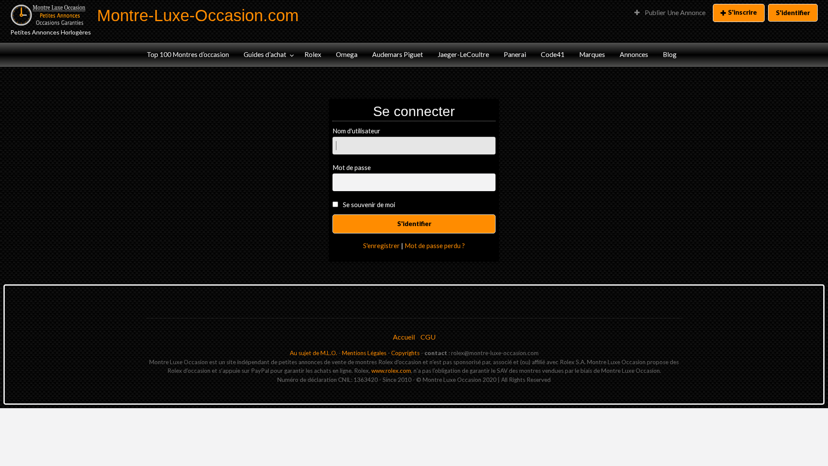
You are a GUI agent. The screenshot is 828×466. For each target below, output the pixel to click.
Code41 (553, 54)
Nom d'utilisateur (356, 131)
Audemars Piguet (397, 54)
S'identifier (793, 12)
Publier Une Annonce (674, 12)
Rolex (312, 54)
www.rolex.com (391, 370)
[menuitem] (670, 13)
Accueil (404, 337)
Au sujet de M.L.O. (313, 353)
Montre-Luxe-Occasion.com (198, 15)
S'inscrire (742, 12)
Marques (592, 54)
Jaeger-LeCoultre (463, 54)
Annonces (634, 54)
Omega (347, 54)
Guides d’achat (265, 54)
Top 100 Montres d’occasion (188, 54)
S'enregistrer (381, 245)
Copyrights (405, 353)
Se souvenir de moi (369, 204)
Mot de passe (351, 167)
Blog (670, 54)
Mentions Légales (364, 353)
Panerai (515, 54)
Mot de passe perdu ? (435, 245)
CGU (428, 337)
